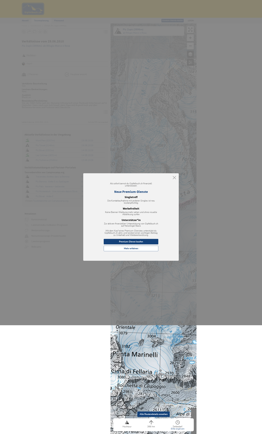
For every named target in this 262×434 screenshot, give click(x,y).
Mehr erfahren (131, 248)
